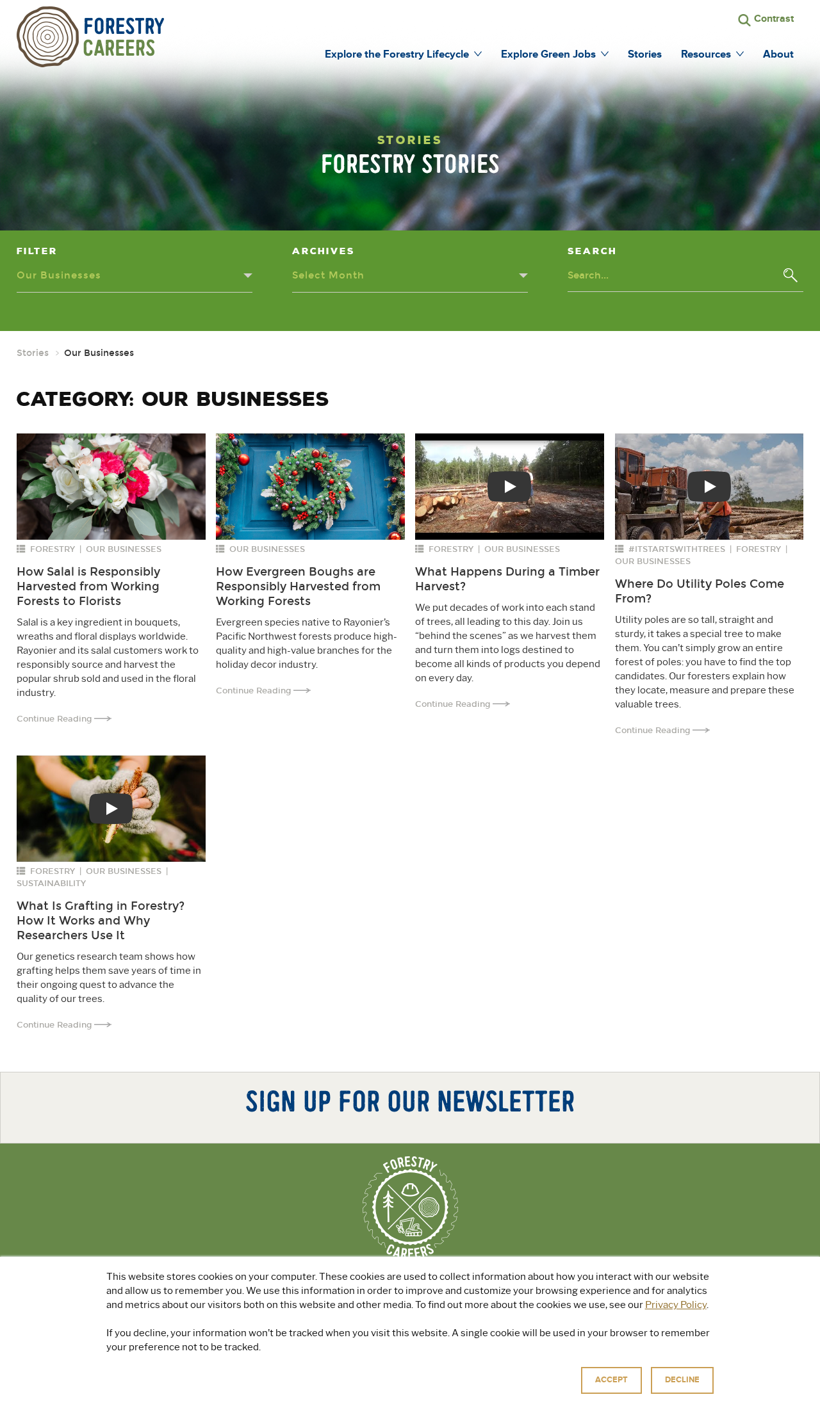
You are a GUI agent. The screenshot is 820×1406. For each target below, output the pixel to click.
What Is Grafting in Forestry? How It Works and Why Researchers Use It (100, 920)
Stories (33, 353)
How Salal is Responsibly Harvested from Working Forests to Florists (88, 586)
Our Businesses (59, 275)
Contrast (774, 18)
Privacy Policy (676, 1305)
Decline (682, 1380)
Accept (611, 1380)
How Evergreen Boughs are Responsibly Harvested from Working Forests (298, 586)
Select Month (328, 275)
